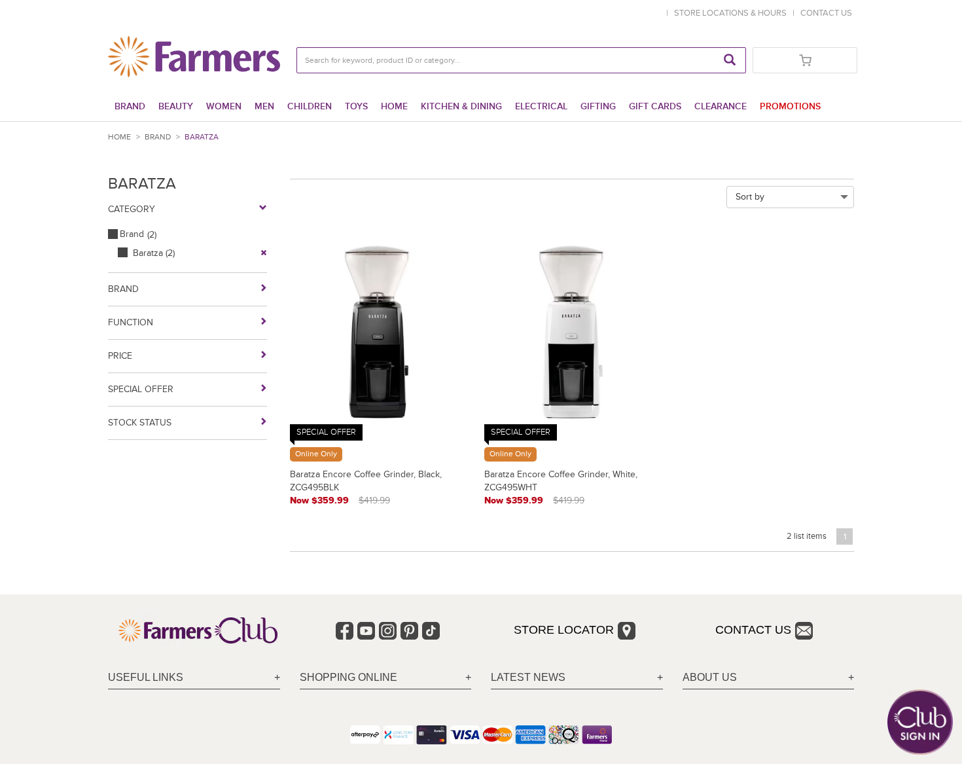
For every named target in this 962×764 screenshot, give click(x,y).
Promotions (790, 106)
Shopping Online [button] (348, 677)
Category (131, 209)
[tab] (194, 677)
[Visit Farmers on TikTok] (431, 631)
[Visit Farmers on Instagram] (388, 631)
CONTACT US (826, 13)
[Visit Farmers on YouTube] (366, 631)
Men (264, 106)
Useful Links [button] (145, 677)
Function (130, 322)
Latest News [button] (528, 677)
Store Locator (564, 629)
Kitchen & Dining (461, 106)
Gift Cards (655, 106)
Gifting (598, 106)
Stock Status (139, 422)
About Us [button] (710, 677)
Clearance (720, 106)
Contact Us (753, 629)
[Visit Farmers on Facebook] (344, 631)
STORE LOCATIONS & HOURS (732, 13)
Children (309, 106)
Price (120, 355)
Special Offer (140, 389)
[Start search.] (729, 60)
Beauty (175, 106)
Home (394, 106)
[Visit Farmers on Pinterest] (409, 631)
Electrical (541, 106)
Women (223, 106)
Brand (130, 106)
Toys (356, 106)
